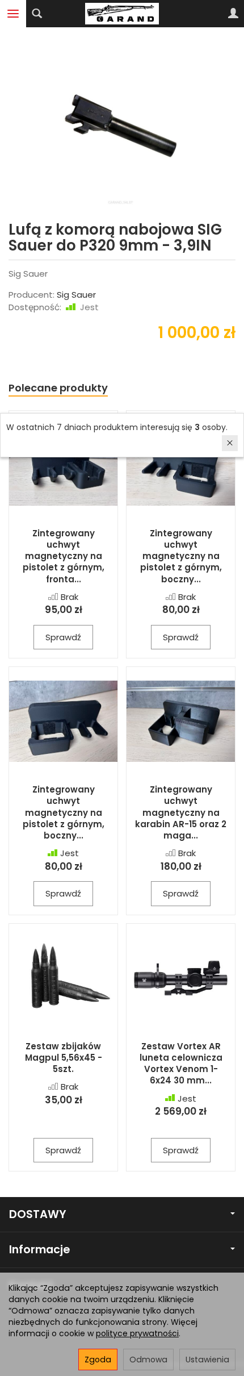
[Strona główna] (122, 13)
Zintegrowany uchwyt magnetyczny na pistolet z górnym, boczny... (181, 556)
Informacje (39, 1249)
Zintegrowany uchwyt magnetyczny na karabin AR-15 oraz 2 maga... (180, 812)
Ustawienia (207, 1359)
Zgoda (98, 1359)
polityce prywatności (137, 1333)
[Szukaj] (37, 13)
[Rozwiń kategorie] (13, 13)
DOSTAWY (37, 1214)
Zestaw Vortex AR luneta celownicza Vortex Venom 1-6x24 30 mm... (181, 1063)
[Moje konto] (233, 13)
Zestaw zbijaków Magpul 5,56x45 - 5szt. (63, 1057)
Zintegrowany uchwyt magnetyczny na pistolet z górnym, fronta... (63, 556)
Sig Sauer (76, 295)
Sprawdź (63, 637)
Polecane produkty (58, 388)
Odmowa (148, 1359)
